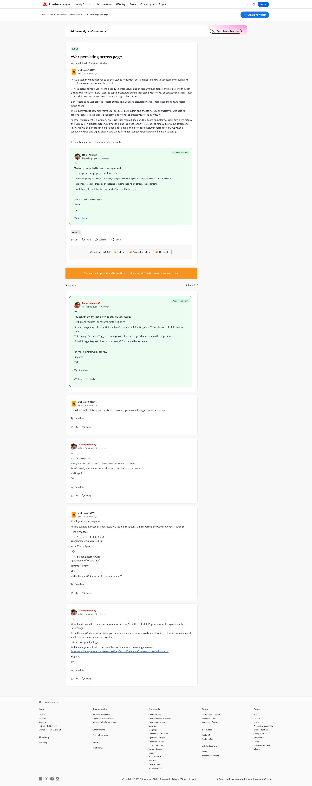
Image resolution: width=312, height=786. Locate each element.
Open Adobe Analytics (228, 31)
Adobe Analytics (76, 14)
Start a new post (152, 273)
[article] (130, 341)
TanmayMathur (89, 154)
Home (43, 14)
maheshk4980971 (86, 70)
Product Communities (58, 14)
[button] (254, 15)
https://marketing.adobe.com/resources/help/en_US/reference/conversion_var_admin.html (120, 651)
